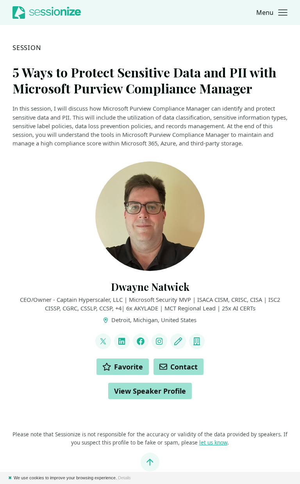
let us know (213, 442)
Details (124, 477)
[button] (272, 12)
